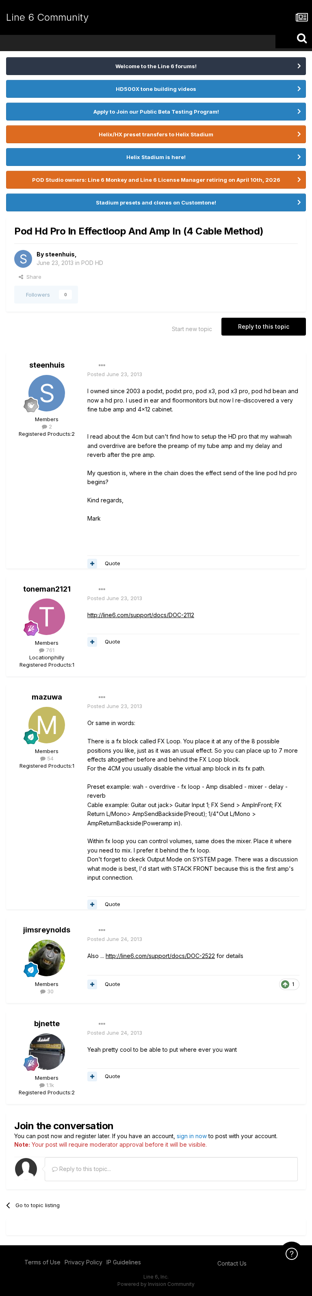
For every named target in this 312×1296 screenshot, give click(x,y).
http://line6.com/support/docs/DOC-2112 (140, 614)
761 (49, 650)
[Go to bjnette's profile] (46, 1051)
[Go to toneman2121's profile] (46, 616)
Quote (112, 563)
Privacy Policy (83, 1262)
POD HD (92, 262)
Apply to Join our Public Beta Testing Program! (156, 111)
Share (32, 276)
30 (50, 991)
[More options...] (102, 365)
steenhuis (60, 254)
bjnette (47, 1023)
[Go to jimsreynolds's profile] (46, 958)
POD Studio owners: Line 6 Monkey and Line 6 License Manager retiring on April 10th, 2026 (156, 180)
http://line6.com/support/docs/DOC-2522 (160, 955)
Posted (114, 374)
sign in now (192, 1135)
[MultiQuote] (92, 563)
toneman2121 (47, 589)
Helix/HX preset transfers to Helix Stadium (156, 134)
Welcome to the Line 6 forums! (156, 66)
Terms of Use (42, 1262)
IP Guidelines (123, 1262)
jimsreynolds (46, 930)
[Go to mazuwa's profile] (46, 725)
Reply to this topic (263, 326)
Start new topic (192, 328)
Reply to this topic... (84, 1168)
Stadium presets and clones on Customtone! (156, 202)
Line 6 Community (47, 17)
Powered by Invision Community (156, 1284)
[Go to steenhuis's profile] (23, 259)
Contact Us (232, 1263)
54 (50, 758)
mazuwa (47, 697)
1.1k (49, 1085)
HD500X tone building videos (156, 89)
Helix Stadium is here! (156, 157)
